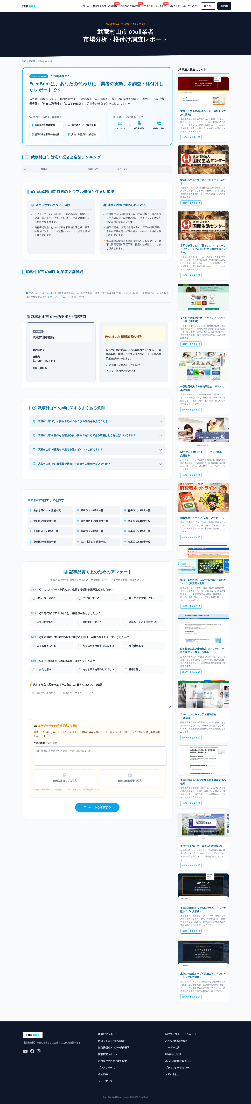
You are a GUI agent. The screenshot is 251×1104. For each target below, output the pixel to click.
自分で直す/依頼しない (141, 598)
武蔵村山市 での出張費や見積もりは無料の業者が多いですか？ (74, 463)
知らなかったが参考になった (98, 645)
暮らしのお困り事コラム (178, 1061)
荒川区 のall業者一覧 (44, 521)
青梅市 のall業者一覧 (138, 510)
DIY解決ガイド (173, 1054)
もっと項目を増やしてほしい (98, 669)
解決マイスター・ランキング (180, 1034)
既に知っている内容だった (143, 622)
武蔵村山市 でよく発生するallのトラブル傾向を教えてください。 (75, 421)
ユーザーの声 (190, 6)
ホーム (86, 6)
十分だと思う (44, 669)
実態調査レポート (107, 1054)
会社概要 (103, 1074)
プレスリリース (106, 1067)
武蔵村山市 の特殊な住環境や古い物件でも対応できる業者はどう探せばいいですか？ (87, 435)
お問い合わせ (172, 1074)
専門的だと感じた (92, 622)
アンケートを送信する (97, 807)
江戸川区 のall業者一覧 (93, 541)
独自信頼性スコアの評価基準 (113, 1047)
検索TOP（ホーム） (109, 1034)
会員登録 (224, 6)
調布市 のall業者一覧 (91, 531)
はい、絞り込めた (46, 598)
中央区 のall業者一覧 (138, 531)
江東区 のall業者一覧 (138, 541)
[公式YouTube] (25, 1051)
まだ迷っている (91, 598)
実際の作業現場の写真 (130, 780)
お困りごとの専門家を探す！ (113, 1061)
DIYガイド (175, 6)
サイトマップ (105, 1081)
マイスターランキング (155, 5)
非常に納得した (45, 622)
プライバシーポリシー (177, 1067)
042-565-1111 (45, 361)
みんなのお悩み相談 (131, 5)
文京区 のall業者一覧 (138, 521)
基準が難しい (136, 669)
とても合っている (46, 645)
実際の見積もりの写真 (65, 780)
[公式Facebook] (32, 1051)
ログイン (208, 6)
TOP (24, 61)
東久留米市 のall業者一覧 (94, 521)
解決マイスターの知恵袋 (105, 5)
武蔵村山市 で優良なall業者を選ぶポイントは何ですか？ (70, 449)
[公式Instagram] (38, 1051)
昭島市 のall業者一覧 (91, 510)
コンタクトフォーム (53, 297)
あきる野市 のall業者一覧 (47, 510)
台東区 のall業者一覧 (44, 541)
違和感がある (136, 645)
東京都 (32, 61)
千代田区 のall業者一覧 (45, 531)
